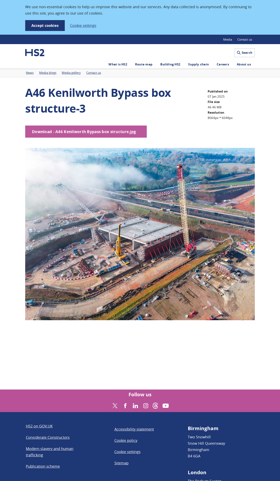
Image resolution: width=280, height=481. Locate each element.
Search (247, 52)
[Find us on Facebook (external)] (124, 405)
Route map (144, 64)
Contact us (244, 39)
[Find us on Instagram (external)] (145, 405)
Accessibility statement (134, 429)
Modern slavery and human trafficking (49, 451)
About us (244, 64)
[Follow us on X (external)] (114, 405)
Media (227, 39)
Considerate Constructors (48, 437)
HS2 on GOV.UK (39, 426)
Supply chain (198, 64)
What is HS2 (117, 64)
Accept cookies (45, 25)
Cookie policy (125, 440)
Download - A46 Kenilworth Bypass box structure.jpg (84, 131)
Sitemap (121, 462)
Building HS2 (170, 64)
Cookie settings (83, 25)
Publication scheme (43, 466)
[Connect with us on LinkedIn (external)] (135, 405)
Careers (223, 64)
